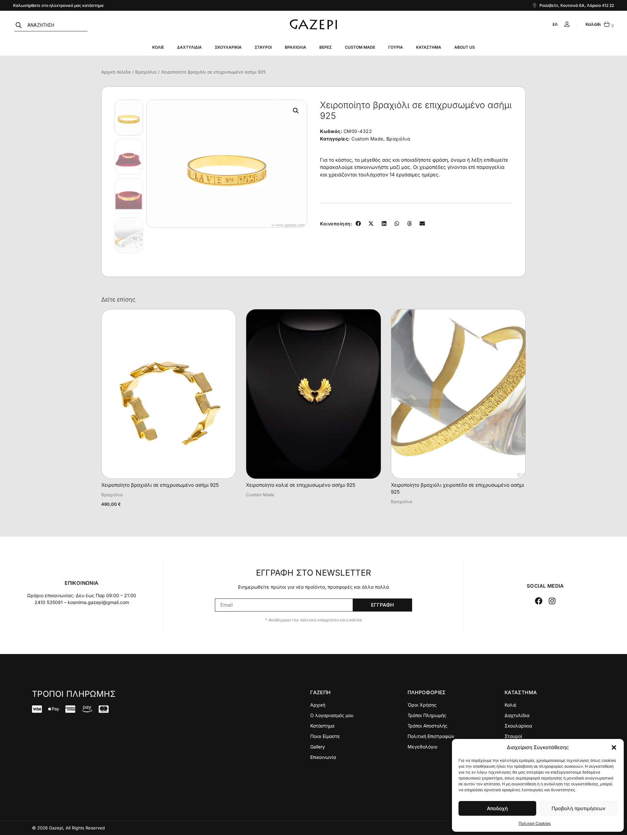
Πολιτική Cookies (535, 823)
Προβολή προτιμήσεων (578, 808)
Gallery (317, 746)
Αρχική (317, 705)
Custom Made (360, 47)
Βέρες (325, 47)
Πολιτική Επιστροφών (431, 736)
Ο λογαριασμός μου (331, 715)
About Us (464, 47)
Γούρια (395, 47)
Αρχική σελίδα (116, 71)
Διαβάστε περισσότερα (274, 502)
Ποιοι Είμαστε (325, 736)
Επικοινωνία (323, 757)
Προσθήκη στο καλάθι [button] (129, 512)
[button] (614, 747)
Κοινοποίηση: (336, 223)
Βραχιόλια (295, 47)
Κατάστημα (428, 47)
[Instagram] (552, 601)
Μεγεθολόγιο (422, 746)
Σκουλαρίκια (228, 47)
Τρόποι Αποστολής (427, 726)
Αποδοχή (497, 808)
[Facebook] (539, 601)
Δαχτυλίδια (189, 47)
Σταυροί (263, 47)
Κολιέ (158, 47)
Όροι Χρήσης (422, 705)
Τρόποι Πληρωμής (427, 715)
